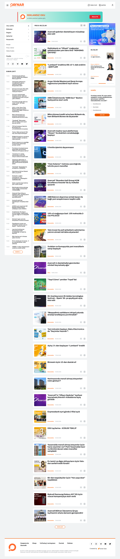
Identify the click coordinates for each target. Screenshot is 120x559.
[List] (84, 25)
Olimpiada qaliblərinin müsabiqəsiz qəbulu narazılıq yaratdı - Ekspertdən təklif (18, 83)
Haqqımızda (24, 543)
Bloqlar (8, 44)
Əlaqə (34, 543)
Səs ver (102, 115)
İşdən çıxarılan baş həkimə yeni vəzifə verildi (20, 183)
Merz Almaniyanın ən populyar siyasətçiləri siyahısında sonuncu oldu (20, 116)
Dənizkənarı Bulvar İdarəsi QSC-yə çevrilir (20, 172)
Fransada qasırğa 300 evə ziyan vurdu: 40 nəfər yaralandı (19, 103)
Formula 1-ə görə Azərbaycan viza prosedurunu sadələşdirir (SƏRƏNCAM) (19, 177)
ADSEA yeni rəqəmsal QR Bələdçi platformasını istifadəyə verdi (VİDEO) (19, 207)
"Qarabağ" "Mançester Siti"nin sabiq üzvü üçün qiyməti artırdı (19, 122)
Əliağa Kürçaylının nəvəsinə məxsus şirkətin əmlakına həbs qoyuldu (20, 138)
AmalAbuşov (94, 55)
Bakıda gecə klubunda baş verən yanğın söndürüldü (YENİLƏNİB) (20, 189)
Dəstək (61, 543)
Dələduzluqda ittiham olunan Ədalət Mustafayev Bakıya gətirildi (20, 77)
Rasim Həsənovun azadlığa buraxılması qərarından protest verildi (20, 144)
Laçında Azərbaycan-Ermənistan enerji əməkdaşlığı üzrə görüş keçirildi (19, 231)
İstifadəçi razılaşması (47, 543)
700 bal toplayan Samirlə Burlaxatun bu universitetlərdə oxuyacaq (20, 128)
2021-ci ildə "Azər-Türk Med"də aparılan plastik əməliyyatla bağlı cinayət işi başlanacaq (20, 109)
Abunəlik (23, 545)
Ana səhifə (10, 26)
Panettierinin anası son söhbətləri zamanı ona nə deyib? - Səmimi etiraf (19, 225)
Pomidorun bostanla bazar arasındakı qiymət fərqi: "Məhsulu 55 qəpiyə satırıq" (20, 149)
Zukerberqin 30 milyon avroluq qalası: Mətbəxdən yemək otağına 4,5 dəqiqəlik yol (20, 214)
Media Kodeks (10, 51)
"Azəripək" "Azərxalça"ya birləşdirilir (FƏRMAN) (19, 167)
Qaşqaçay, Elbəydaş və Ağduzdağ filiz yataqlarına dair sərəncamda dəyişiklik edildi (20, 161)
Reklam (70, 543)
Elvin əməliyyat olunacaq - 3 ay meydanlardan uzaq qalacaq (20, 242)
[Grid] (81, 25)
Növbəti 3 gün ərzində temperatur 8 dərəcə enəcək (20, 219)
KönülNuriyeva (95, 76)
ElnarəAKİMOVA (95, 64)
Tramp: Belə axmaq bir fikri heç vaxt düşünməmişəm (20, 132)
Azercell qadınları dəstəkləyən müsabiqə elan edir (20, 202)
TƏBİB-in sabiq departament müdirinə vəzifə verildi (20, 247)
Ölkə (49, 41)
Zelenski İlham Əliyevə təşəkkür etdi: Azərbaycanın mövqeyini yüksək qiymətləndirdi (20, 195)
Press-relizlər (10, 48)
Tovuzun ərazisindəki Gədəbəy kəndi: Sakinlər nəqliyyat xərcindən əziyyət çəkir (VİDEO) (20, 96)
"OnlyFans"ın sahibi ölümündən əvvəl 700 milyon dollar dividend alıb (20, 155)
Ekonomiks (51, 58)
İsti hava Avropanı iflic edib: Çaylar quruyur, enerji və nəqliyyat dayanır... (20, 90)
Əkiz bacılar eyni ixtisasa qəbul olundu (19, 237)
